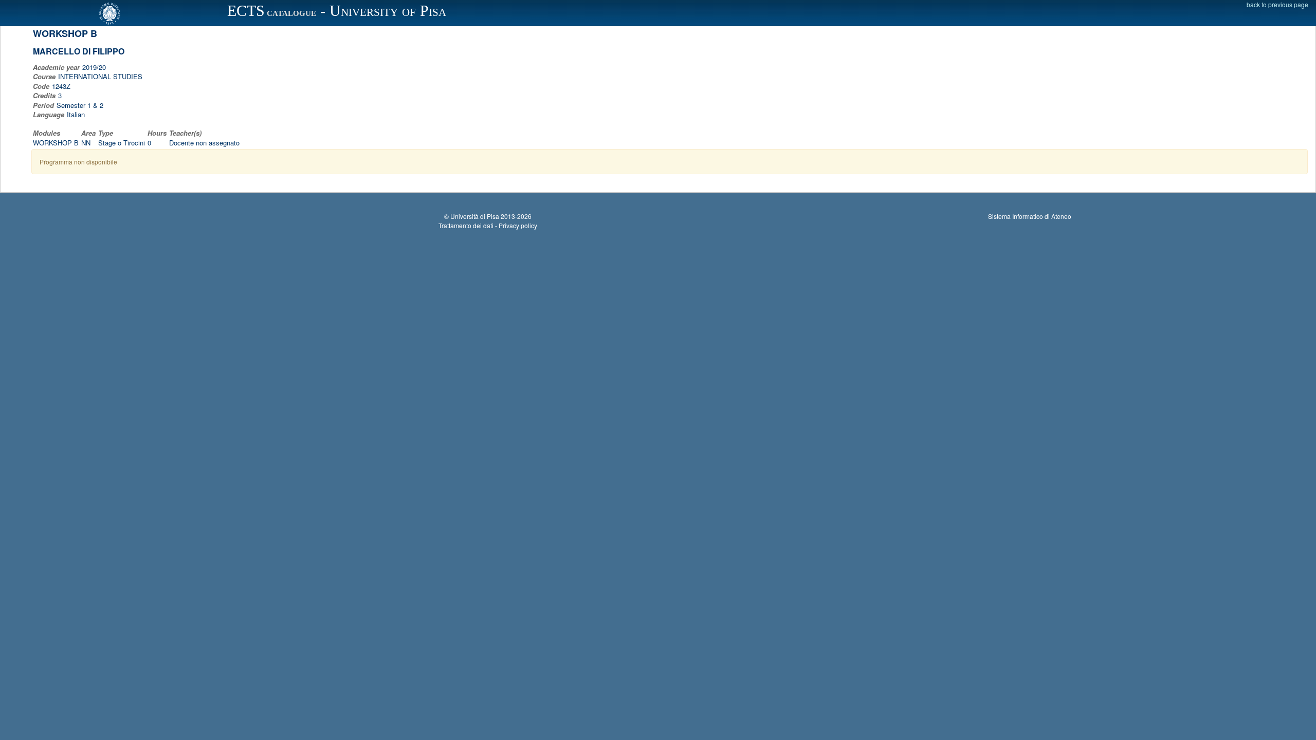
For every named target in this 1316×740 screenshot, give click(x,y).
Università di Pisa (474, 216)
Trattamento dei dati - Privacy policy (487, 225)
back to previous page (1277, 4)
